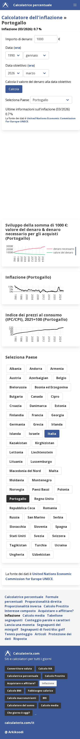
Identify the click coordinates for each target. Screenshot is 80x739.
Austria (15, 378)
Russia (14, 517)
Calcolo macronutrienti (21, 698)
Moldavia (17, 480)
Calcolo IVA (45, 668)
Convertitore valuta (19, 668)
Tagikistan (18, 545)
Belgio (61, 378)
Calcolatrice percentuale (32, 5)
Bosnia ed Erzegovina (51, 387)
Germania (17, 424)
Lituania (16, 461)
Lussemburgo (41, 461)
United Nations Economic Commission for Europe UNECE (40, 120)
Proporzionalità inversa (23, 606)
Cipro (55, 396)
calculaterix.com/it (19, 723)
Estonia (60, 406)
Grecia (38, 424)
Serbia (58, 517)
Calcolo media (34, 615)
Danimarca (38, 406)
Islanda (15, 434)
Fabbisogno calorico (40, 690)
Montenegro (42, 480)
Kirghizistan (44, 443)
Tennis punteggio (18, 634)
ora (17, 47)
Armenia (57, 368)
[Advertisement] (40, 175)
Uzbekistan (41, 554)
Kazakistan (18, 443)
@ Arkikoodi (14, 732)
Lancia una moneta (20, 625)
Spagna (61, 526)
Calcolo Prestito (56, 606)
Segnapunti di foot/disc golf (43, 629)
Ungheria (17, 554)
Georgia (57, 415)
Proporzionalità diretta (43, 601)
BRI (45, 698)
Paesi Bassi (40, 489)
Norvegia (17, 489)
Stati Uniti (18, 536)
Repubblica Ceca (22, 508)
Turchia (41, 545)
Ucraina (61, 545)
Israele (34, 434)
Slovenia (40, 526)
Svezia (39, 536)
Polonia (63, 489)
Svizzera (58, 536)
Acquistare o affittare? (56, 611)
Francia (37, 415)
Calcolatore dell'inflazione (32, 17)
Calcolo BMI (14, 690)
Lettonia (16, 452)
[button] (75, 5)
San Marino (36, 517)
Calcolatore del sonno (20, 705)
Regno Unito (44, 499)
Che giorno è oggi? (18, 712)
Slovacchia (18, 526)
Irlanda (57, 424)
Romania (50, 508)
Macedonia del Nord (25, 471)
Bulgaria (16, 396)
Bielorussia (18, 387)
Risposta (20, 639)
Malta (53, 471)
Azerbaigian (38, 378)
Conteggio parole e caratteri (47, 620)
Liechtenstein (42, 452)
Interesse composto (20, 611)
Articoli (40, 634)
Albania (15, 368)
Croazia (16, 406)
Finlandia (17, 415)
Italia (52, 434)
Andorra (36, 368)
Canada (37, 396)
